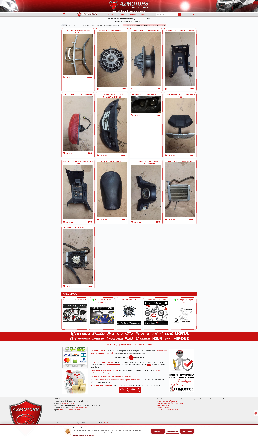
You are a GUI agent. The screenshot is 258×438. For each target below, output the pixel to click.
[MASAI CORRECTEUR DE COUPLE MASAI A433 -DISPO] (146, 59)
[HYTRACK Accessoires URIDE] (129, 313)
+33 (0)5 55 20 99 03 (67, 403)
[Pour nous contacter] (182, 383)
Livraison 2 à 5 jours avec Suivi (102, 362)
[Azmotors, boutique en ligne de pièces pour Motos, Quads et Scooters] (129, 5)
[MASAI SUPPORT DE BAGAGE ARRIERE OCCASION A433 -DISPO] (78, 54)
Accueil (110, 14)
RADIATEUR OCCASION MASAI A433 (180, 161)
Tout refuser (158, 431)
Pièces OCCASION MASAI (156, 300)
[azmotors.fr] (87, 14)
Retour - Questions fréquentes (167, 401)
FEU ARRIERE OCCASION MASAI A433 (78, 94)
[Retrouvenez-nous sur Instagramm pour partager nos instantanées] (133, 390)
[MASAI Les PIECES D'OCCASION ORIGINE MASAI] (156, 313)
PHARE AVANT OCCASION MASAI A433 (146, 94)
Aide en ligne (105, 373)
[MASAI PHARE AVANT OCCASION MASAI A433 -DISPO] (146, 104)
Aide (143, 14)
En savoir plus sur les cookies (84, 435)
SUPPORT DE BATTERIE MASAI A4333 (180, 30)
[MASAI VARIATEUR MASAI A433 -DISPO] (112, 59)
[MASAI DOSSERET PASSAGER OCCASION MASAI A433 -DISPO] (180, 125)
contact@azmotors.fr (81, 408)
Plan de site (107, 423)
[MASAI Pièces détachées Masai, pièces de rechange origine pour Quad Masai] (183, 315)
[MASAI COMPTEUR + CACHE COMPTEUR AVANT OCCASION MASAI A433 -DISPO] (146, 192)
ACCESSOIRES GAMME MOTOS (74, 300)
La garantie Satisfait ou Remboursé (104, 370)
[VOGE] (75, 313)
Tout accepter (187, 431)
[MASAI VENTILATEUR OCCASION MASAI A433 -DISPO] (78, 256)
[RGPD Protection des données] (182, 361)
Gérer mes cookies (163, 405)
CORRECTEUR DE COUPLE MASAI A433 (146, 30)
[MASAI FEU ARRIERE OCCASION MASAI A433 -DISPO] (78, 123)
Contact (134, 14)
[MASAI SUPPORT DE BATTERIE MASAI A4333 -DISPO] (180, 59)
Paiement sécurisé (98, 351)
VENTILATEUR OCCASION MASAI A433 (78, 228)
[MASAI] (102, 315)
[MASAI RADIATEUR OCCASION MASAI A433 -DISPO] (180, 189)
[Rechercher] (179, 14)
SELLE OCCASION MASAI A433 (112, 161)
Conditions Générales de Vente (167, 410)
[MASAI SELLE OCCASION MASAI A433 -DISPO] (112, 189)
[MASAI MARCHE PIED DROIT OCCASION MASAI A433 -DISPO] (78, 192)
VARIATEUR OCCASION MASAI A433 (112, 30)
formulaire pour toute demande (69, 410)
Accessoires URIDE (129, 300)
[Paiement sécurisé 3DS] (75, 358)
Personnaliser (172, 431)
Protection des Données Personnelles (170, 403)
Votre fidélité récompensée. (101, 385)
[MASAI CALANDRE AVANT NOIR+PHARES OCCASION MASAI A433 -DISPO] (112, 125)
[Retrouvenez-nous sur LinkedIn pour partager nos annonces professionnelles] (138, 390)
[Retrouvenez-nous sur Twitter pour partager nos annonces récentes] (127, 390)
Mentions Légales (163, 408)
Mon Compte (122, 14)
